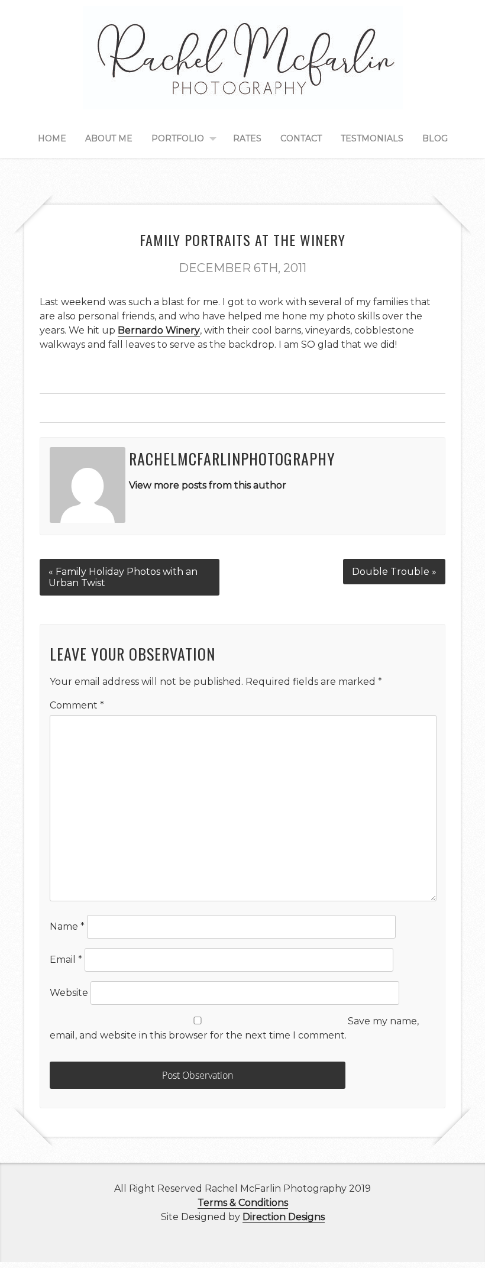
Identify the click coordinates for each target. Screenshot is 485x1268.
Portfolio (177, 138)
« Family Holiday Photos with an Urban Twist (123, 577)
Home (52, 138)
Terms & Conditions (243, 1202)
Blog (435, 138)
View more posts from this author (207, 485)
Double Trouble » (394, 571)
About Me (108, 138)
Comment (77, 705)
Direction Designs (283, 1216)
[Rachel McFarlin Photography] (243, 95)
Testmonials (372, 138)
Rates (247, 138)
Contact (301, 138)
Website (69, 992)
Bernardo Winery (159, 330)
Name (67, 926)
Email (66, 959)
